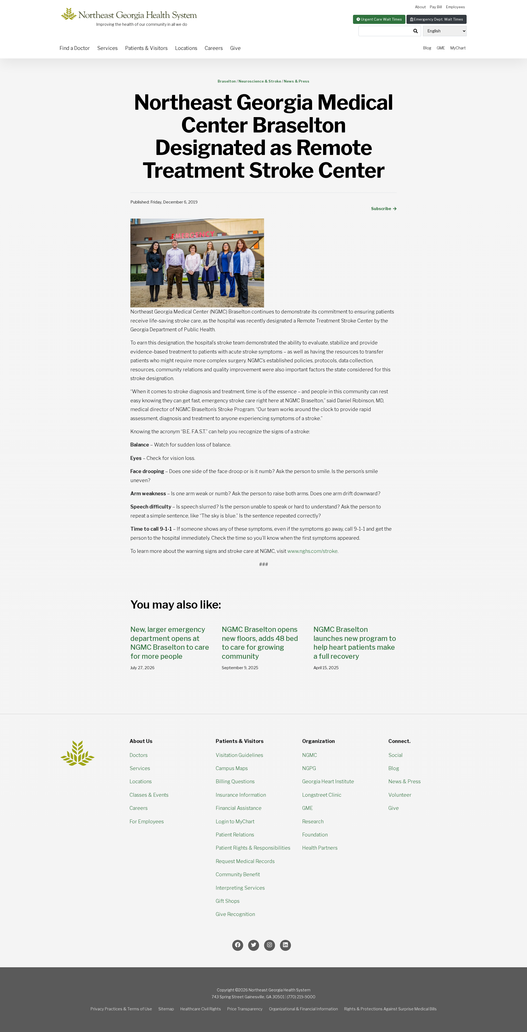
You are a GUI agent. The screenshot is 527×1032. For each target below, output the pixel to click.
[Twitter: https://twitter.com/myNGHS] (253, 945)
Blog (427, 48)
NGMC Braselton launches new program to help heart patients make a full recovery (354, 642)
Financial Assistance (239, 808)
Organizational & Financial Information (303, 1008)
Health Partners (320, 848)
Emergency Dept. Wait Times (438, 19)
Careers (214, 48)
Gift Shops (228, 901)
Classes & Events (149, 795)
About (420, 7)
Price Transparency (245, 1008)
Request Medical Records (245, 861)
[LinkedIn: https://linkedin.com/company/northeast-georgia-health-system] (285, 945)
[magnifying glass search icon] (415, 31)
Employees (455, 7)
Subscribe (381, 208)
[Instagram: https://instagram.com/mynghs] (269, 945)
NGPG (309, 768)
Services (107, 48)
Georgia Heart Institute (328, 781)
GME (441, 48)
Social (395, 755)
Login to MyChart (235, 821)
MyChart (458, 48)
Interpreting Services (240, 888)
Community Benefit (238, 874)
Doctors (139, 755)
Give (235, 48)
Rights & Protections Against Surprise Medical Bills (390, 1008)
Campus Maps (232, 768)
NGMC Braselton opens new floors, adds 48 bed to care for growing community (260, 642)
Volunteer (399, 795)
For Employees (147, 821)
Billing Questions (235, 781)
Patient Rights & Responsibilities (253, 848)
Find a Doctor (75, 48)
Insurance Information (241, 795)
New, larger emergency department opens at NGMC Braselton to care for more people (169, 642)
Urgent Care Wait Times (381, 19)
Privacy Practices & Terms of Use (121, 1008)
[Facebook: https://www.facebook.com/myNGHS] (237, 945)
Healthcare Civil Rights (200, 1008)
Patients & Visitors (146, 48)
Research (313, 821)
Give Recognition (235, 914)
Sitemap (166, 1008)
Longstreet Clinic (321, 795)
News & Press (404, 781)
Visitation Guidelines (239, 755)
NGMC (309, 755)
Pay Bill (436, 7)
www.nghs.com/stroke (312, 551)
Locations (186, 48)
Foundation (315, 835)
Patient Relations (235, 835)
